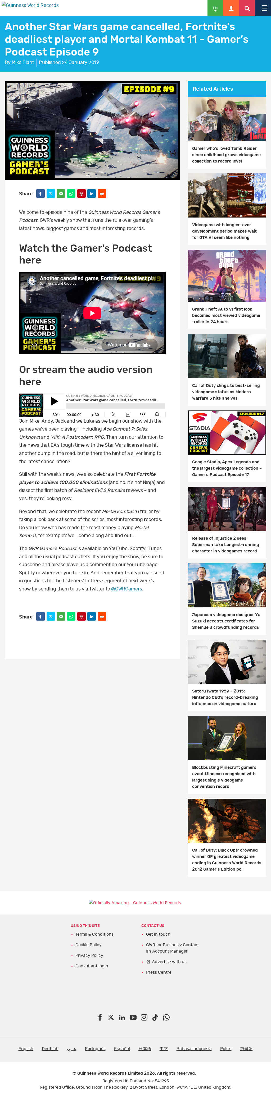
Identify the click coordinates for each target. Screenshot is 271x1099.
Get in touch (158, 934)
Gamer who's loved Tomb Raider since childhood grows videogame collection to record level (226, 154)
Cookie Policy (88, 945)
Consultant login (91, 966)
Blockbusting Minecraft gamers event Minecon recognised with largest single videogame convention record (224, 777)
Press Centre (158, 972)
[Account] (231, 8)
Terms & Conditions (94, 934)
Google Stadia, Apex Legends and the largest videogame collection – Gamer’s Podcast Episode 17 (227, 468)
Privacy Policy (89, 955)
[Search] (247, 8)
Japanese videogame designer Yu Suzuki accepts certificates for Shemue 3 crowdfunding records (226, 621)
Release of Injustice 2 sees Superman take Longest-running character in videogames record (225, 544)
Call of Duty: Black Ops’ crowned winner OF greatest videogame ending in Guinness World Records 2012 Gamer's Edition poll (226, 859)
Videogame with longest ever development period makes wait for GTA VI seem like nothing (224, 231)
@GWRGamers (126, 589)
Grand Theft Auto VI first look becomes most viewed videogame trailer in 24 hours (226, 315)
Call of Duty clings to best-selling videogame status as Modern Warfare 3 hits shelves (226, 392)
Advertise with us (169, 962)
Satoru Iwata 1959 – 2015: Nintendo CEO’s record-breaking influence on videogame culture (225, 697)
